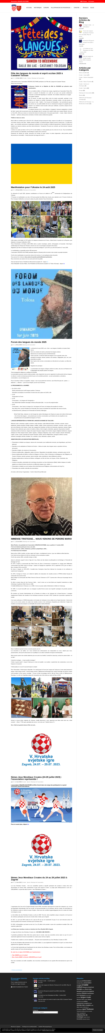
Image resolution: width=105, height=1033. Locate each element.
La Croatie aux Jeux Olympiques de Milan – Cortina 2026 (86, 50)
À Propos (84, 1)
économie (79, 1019)
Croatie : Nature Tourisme (85, 81)
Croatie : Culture (27, 78)
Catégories (35, 1010)
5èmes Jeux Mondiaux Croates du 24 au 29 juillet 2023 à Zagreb (39, 878)
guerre (91, 991)
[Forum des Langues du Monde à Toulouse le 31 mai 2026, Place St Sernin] (80, 32)
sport (84, 1009)
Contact (92, 1)
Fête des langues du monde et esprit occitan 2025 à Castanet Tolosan (37, 74)
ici (47, 261)
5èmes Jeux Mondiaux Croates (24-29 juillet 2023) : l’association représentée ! (36, 778)
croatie (85, 985)
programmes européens (83, 1003)
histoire (84, 993)
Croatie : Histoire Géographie (86, 77)
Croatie (76, 7)
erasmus (91, 987)
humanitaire (90, 993)
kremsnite (78, 997)
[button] (16, 208)
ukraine (90, 1011)
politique (85, 1001)
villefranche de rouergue (82, 1016)
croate (79, 985)
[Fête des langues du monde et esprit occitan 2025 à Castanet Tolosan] (80, 57)
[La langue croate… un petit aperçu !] (80, 26)
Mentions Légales (15, 1026)
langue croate (86, 997)
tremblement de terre (85, 1011)
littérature (79, 999)
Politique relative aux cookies (48, 1030)
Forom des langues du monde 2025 (28, 342)
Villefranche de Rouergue (60, 7)
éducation (84, 1019)
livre (83, 999)
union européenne (81, 1013)
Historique (38, 7)
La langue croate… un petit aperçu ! (46, 980)
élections (88, 1019)
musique (85, 999)
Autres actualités (83, 72)
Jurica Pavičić (88, 995)
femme (83, 989)
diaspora (85, 987)
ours (82, 1001)
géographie (79, 993)
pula (91, 1003)
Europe (46, 7)
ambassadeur (86, 981)
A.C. (14, 78)
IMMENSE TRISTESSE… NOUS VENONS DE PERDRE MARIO (41, 539)
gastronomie (85, 991)
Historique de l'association (38, 78)
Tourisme (79, 1011)
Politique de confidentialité (29, 1026)
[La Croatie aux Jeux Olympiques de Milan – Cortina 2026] (80, 49)
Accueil (29, 7)
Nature (89, 999)
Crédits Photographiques (45, 1026)
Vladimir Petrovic (87, 1017)
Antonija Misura (80, 983)
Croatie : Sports (26, 781)
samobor (81, 1007)
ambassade (79, 981)
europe (79, 989)
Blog (92, 7)
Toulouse (90, 1009)
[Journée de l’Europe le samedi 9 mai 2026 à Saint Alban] (80, 41)
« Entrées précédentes (16, 970)
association (87, 983)
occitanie (79, 1001)
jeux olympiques (81, 995)
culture (80, 987)
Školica (85, 7)
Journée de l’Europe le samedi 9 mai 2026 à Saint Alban (86, 42)
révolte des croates (84, 1005)
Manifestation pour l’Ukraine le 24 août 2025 (33, 187)
